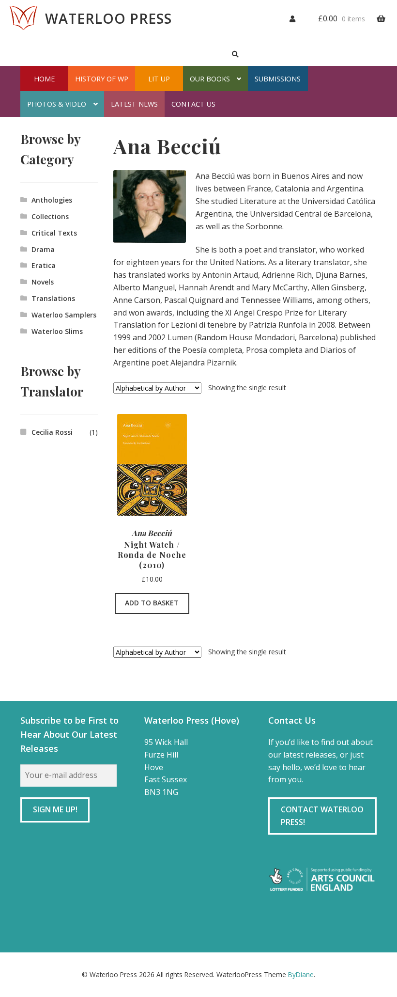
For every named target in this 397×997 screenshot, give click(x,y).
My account (287, 17)
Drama (43, 249)
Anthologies (51, 200)
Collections (50, 216)
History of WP (101, 78)
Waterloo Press (108, 18)
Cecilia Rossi (52, 432)
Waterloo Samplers (63, 314)
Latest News (134, 104)
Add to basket (152, 602)
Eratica (43, 265)
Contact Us (193, 104)
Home (44, 78)
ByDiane (301, 974)
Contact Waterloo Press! (322, 815)
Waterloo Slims (57, 331)
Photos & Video (56, 104)
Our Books (210, 78)
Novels (42, 281)
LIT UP (159, 78)
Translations (53, 298)
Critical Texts (54, 232)
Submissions (278, 78)
